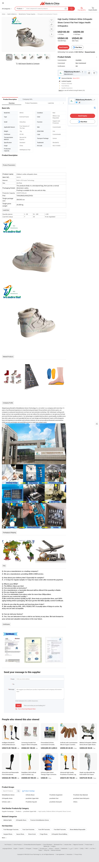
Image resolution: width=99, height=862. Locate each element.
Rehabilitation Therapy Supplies (27, 14)
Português (28, 848)
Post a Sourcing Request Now (25, 709)
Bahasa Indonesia (56, 850)
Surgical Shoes (7, 834)
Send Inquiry (63, 47)
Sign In (61, 90)
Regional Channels (78, 844)
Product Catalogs (29, 791)
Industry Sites (67, 844)
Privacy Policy (78, 854)
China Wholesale (47, 844)
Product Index (88, 844)
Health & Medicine (12, 14)
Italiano (51, 848)
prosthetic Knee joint (56, 802)
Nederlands (64, 848)
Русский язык (43, 848)
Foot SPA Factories (44, 829)
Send (18, 705)
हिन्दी (87, 848)
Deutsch (57, 848)
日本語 (82, 848)
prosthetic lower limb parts (81, 798)
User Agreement (60, 854)
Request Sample (90, 52)
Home (3, 14)
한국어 (76, 848)
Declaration (70, 854)
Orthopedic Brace (21, 820)
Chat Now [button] (78, 47)
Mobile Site (46, 846)
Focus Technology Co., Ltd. (37, 854)
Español (21, 848)
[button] (59, 103)
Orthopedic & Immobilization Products (47, 14)
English (15, 848)
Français (35, 848)
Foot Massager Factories (10, 829)
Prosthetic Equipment (56, 795)
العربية (71, 848)
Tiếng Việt (46, 850)
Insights (53, 846)
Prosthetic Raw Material (80, 795)
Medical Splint (7, 820)
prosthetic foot (54, 798)
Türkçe (40, 850)
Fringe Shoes (43, 834)
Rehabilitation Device (8, 795)
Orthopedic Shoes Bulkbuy (59, 834)
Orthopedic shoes (7, 798)
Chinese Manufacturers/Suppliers (32, 844)
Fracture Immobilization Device (39, 820)
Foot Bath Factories (60, 829)
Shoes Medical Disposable (77, 829)
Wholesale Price (58, 844)
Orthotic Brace (30, 795)
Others (75, 802)
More (3, 838)
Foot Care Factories (28, 829)
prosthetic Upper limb (32, 798)
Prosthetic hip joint (31, 802)
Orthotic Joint (6, 802)
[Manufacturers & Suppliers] (49, 3)
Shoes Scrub (32, 834)
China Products (18, 844)
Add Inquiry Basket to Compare (28, 63)
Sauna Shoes (20, 834)
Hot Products (8, 844)
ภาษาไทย (92, 848)
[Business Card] (95, 108)
